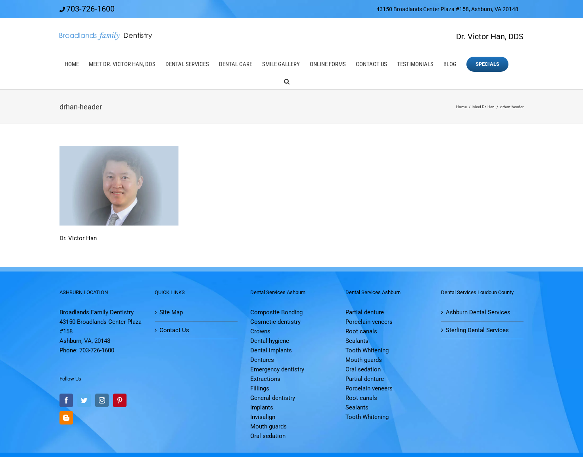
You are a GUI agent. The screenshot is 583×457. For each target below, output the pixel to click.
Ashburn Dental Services (478, 312)
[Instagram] (102, 400)
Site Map (171, 312)
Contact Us (174, 330)
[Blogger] (66, 417)
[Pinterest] (120, 400)
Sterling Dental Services (477, 330)
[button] (287, 80)
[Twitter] (84, 400)
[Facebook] (66, 400)
